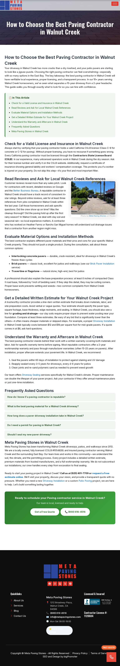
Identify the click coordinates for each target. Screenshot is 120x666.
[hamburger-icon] (114, 4)
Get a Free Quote (45, 511)
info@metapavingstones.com (65, 617)
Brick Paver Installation (102, 263)
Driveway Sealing (31, 374)
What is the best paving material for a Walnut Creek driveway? (43, 406)
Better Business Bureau (25, 190)
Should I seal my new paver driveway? (29, 434)
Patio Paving (85, 480)
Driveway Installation (104, 321)
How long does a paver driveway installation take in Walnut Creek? (45, 415)
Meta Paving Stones (97, 216)
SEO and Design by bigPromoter (60, 656)
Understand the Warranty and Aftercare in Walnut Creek (40, 122)
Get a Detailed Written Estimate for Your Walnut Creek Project (42, 117)
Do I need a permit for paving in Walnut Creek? (34, 425)
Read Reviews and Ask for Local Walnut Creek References (41, 108)
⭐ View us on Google (56, 630)
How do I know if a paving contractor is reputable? (36, 397)
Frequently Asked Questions (26, 126)
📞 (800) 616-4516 (75, 511)
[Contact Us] (111, 657)
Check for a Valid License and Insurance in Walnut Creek (40, 103)
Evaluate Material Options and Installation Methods (37, 112)
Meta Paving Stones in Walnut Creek (30, 131)
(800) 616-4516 (58, 613)
